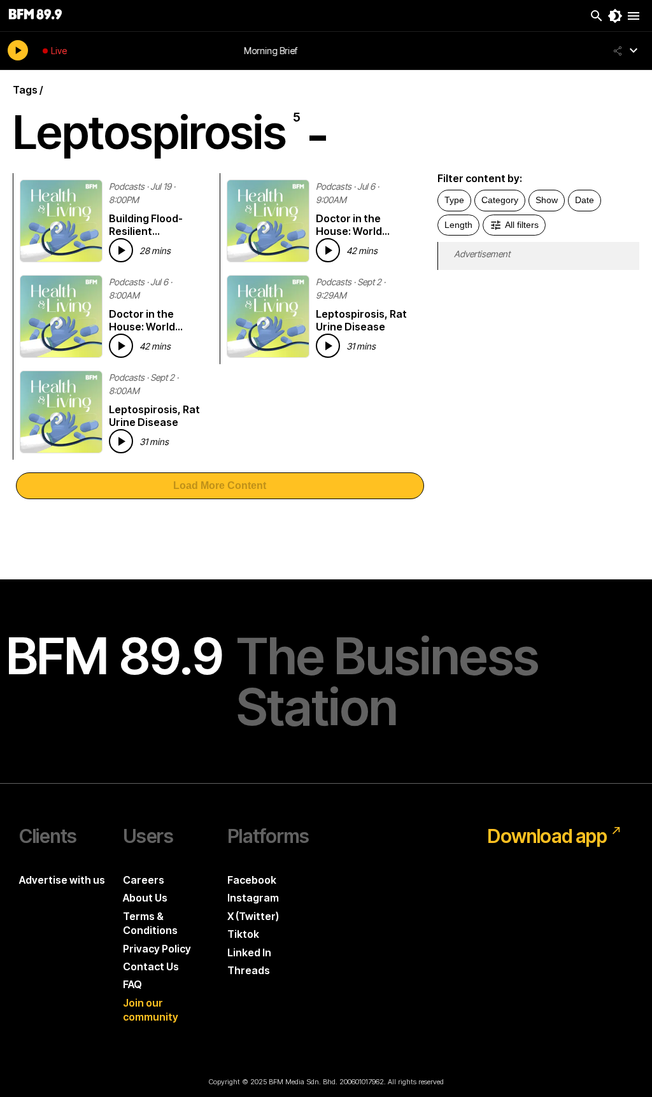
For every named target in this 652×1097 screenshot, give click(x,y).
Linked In (249, 952)
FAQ (132, 984)
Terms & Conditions (150, 923)
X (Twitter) (253, 916)
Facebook (251, 880)
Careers (143, 880)
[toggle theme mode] (615, 16)
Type (454, 200)
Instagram (253, 897)
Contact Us (151, 966)
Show (546, 200)
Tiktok (243, 934)
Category (499, 200)
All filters (522, 225)
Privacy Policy (157, 948)
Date (584, 200)
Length (458, 225)
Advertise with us (62, 880)
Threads (248, 970)
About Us (145, 897)
